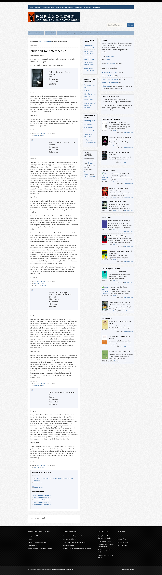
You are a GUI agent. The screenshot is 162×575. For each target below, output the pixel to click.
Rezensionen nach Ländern (64, 7)
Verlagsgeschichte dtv (35, 536)
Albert (114, 197)
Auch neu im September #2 (48, 51)
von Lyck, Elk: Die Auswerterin (118, 122)
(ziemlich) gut (88, 127)
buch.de (43, 136)
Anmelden (120, 536)
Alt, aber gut (89, 140)
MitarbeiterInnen (48, 7)
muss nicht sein (89, 131)
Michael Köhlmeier (68, 545)
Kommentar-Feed (122, 542)
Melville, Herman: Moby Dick (37, 542)
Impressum (96, 7)
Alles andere (106, 86)
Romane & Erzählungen (109, 72)
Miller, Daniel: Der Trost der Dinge (119, 221)
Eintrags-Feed (121, 539)
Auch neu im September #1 (42, 497)
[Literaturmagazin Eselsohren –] (54, 22)
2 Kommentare (128, 163)
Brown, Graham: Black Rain (117, 202)
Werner (115, 130)
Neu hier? (38, 7)
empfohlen (88, 124)
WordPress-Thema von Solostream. (62, 569)
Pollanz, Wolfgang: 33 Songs (117, 236)
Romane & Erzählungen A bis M (72, 536)
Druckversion (38, 488)
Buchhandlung (41, 133)
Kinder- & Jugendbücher (110, 83)
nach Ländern (88, 100)
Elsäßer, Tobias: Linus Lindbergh (119, 302)
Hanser (86, 91)
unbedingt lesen (89, 121)
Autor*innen (110, 56)
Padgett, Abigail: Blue (104, 541)
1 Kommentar (129, 311)
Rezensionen (125, 569)
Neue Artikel (47, 41)
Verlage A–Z (87, 7)
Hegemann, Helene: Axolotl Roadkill (120, 137)
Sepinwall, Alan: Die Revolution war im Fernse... (77, 549)
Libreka (43, 286)
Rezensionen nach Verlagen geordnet (74, 542)
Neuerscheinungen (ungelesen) (56, 478)
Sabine (115, 330)
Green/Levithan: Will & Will (117, 272)
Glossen (90, 163)
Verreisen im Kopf (90, 176)
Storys (94, 161)
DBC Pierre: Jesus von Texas (120, 173)
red (42, 46)
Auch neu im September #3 (42, 495)
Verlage (107, 60)
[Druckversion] (33, 488)
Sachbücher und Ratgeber (110, 79)
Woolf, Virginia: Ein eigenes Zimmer (120, 351)
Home (31, 7)
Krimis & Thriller (107, 76)
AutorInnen (78, 7)
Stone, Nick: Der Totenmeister (118, 188)
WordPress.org (122, 545)
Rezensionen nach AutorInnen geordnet (90, 105)
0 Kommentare (128, 132)
